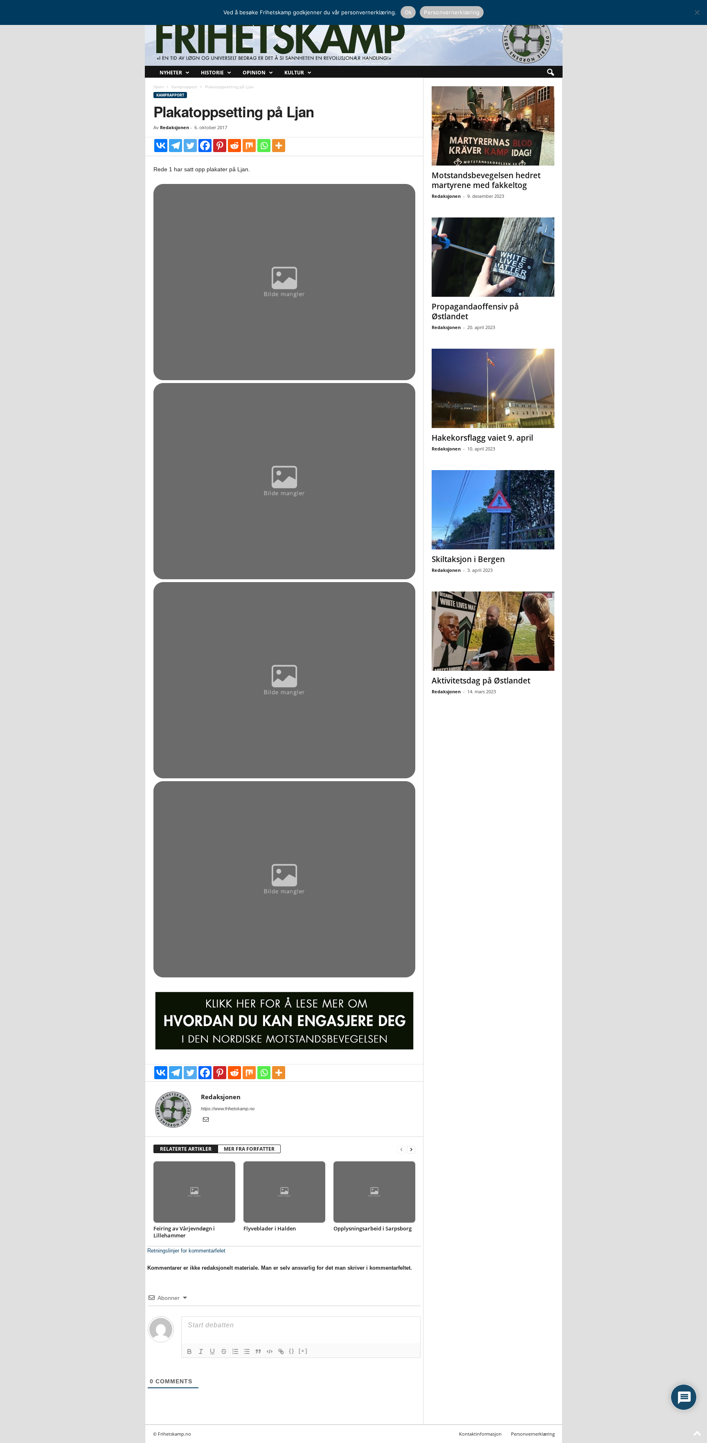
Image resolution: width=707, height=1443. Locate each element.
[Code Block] (269, 1351)
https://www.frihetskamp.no (227, 1108)
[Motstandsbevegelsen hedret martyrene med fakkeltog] (493, 126)
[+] (303, 1351)
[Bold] (189, 1351)
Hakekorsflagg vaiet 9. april (482, 437)
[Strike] (224, 1351)
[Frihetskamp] (354, 39)
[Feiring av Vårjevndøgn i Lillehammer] (194, 1192)
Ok (408, 12)
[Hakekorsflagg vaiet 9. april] (493, 388)
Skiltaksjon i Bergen (468, 559)
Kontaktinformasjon (480, 1434)
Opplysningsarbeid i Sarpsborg (372, 1228)
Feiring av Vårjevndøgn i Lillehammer (184, 1232)
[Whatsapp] (263, 145)
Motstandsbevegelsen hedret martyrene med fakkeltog (486, 180)
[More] (278, 145)
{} (292, 1351)
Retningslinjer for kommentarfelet (186, 1251)
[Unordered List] (246, 1351)
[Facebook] (205, 145)
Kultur (294, 72)
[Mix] (249, 145)
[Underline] (212, 1351)
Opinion (254, 72)
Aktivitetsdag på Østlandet (481, 680)
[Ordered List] (235, 1351)
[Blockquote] (258, 1351)
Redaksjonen (174, 127)
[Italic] (201, 1351)
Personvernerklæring (533, 1434)
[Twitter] (190, 145)
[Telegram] (175, 145)
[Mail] (206, 1120)
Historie (212, 72)
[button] (550, 73)
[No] (697, 12)
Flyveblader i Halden (269, 1228)
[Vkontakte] (160, 145)
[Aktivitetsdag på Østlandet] (493, 631)
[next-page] (411, 1149)
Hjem (158, 87)
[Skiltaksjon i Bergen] (493, 509)
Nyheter (171, 72)
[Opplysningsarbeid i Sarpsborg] (374, 1192)
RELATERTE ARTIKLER (186, 1148)
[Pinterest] (219, 145)
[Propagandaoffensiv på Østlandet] (493, 257)
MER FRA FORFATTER (249, 1148)
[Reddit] (234, 145)
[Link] (281, 1351)
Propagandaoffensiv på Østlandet (475, 311)
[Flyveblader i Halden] (284, 1192)
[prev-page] (401, 1149)
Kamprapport (184, 87)
